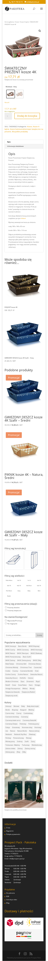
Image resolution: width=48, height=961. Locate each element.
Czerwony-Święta (11, 724)
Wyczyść (7, 102)
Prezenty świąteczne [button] (14, 610)
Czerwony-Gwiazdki (29, 720)
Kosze (17, 22)
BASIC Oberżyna (22, 653)
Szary (33, 741)
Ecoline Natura (23, 674)
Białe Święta (10, 664)
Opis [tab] (9, 142)
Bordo (8, 710)
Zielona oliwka (10, 748)
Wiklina (25, 688)
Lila (7, 731)
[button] (40, 31)
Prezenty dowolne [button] (13, 607)
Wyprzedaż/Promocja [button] (14, 621)
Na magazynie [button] (12, 624)
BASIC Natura (10, 653)
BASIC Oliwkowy (36, 653)
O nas (8, 828)
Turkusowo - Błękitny (13, 745)
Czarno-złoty (10, 713)
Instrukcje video (11, 900)
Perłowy (8, 738)
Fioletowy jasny (33, 724)
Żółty (24, 752)
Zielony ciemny (30, 748)
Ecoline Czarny (11, 674)
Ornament (30, 681)
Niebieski (9, 734)
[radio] (11, 94)
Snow (14, 685)
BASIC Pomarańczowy (13, 657)
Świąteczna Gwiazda (13, 692)
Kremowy (38, 727)
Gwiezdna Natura (36, 674)
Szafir (27, 741)
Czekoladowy (28, 713)
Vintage (37, 685)
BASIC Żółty (37, 660)
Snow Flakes (22, 685)
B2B (7, 896)
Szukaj (39, 635)
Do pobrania (10, 893)
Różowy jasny (10, 741)
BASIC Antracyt (11, 646)
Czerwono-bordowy (12, 717)
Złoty (18, 752)
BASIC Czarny (10, 650)
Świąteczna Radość (28, 692)
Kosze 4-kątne (24, 22)
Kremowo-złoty (27, 727)
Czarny (18, 713)
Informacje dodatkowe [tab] (15, 146)
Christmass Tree (26, 667)
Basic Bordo (22, 646)
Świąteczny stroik (11, 696)
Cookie (8, 671)
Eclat (36, 671)
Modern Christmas (12, 681)
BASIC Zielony (10, 660)
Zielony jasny (10, 752)
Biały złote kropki (33, 706)
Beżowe (16, 706)
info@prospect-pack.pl (16, 859)
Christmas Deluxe (35, 664)
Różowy (28, 738)
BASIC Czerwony (23, 650)
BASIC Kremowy (36, 650)
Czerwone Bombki (26, 671)
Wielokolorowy (37, 745)
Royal (38, 681)
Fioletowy (23, 724)
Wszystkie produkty (20, 131)
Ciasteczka (37, 667)
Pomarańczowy (18, 738)
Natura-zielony (34, 731)
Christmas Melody (12, 667)
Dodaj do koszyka (27, 116)
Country (15, 671)
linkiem (23, 218)
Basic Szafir (27, 657)
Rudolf (8, 685)
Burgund (23, 710)
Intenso (30, 678)
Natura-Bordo (22, 731)
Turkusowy (25, 745)
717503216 (18, 856)
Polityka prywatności (13, 834)
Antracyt (8, 706)
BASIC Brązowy (34, 646)
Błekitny (31, 710)
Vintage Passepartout (13, 688)
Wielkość (9, 87)
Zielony (20, 748)
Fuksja (8, 727)
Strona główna (9, 22)
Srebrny (19, 741)
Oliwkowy (32, 734)
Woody (32, 688)
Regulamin (10, 831)
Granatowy (16, 727)
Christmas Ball (21, 664)
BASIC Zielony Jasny (24, 660)
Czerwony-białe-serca (13, 720)
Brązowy (15, 710)
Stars (30, 685)
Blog (7, 903)
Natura (12, 731)
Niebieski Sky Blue (20, 734)
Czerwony (24, 717)
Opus (22, 681)
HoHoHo (23, 678)
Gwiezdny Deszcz (11, 678)
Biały (23, 706)
